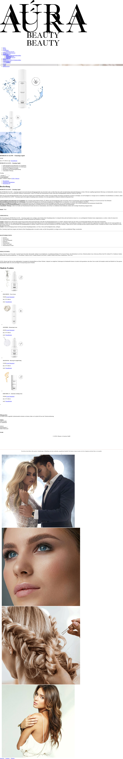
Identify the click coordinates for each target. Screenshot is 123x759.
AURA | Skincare (15, 178)
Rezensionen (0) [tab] (6, 183)
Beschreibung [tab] (6, 181)
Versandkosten (14, 160)
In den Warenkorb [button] (10, 297)
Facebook (7, 758)
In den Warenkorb (4, 177)
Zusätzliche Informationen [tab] (9, 182)
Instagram (2, 758)
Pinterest (12, 758)
